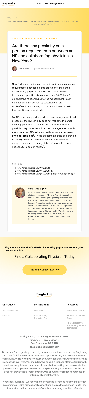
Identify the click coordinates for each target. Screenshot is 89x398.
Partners (6, 315)
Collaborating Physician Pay (40, 316)
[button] (85, 4)
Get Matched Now (10, 310)
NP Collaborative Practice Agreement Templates (76, 325)
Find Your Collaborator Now (45, 269)
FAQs (9, 17)
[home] (9, 4)
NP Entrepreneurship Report (76, 316)
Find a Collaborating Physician (51, 3)
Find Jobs (38, 310)
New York (16, 38)
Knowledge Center (75, 310)
